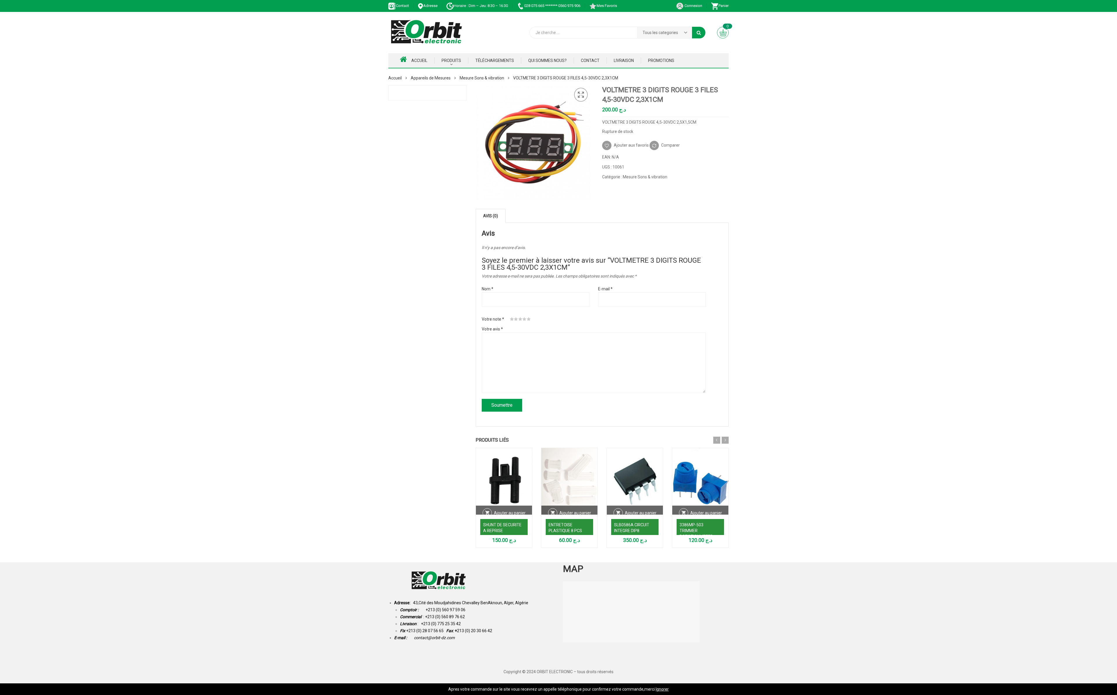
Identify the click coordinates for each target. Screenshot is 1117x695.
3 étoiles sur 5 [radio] (520, 319)
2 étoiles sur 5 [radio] (516, 319)
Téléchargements (494, 60)
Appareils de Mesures (431, 78)
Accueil (419, 60)
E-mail (605, 289)
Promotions (661, 60)
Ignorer (662, 689)
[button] (581, 95)
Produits (451, 60)
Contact (402, 5)
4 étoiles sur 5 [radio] (524, 319)
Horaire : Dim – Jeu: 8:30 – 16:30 (481, 5)
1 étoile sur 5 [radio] (512, 319)
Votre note (493, 319)
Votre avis (492, 329)
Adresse (430, 5)
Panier (723, 5)
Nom (487, 289)
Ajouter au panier (510, 513)
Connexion (693, 5)
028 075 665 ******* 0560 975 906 (552, 5)
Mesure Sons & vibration (482, 78)
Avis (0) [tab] (490, 216)
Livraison (624, 60)
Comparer (670, 145)
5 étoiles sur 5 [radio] (529, 319)
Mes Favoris (607, 5)
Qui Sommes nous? (547, 60)
